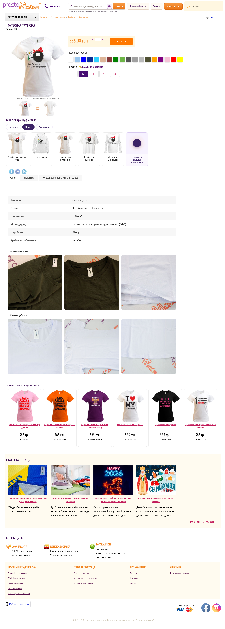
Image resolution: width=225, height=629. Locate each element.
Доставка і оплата (138, 6)
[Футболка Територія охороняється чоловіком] (200, 406)
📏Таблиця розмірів (91, 67)
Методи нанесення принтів (85, 578)
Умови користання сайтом (19, 594)
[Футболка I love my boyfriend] (130, 406)
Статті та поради (15, 583)
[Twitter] (18, 171)
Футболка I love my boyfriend (130, 425)
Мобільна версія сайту (19, 604)
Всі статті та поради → (203, 521)
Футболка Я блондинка (165, 425)
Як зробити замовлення (18, 573)
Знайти (119, 6)
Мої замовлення (15, 589)
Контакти (134, 578)
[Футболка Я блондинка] (165, 406)
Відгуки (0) (29, 177)
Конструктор (173, 6)
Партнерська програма (180, 573)
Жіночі (28, 127)
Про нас (157, 6)
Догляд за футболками (83, 583)
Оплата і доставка (81, 573)
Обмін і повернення (16, 578)
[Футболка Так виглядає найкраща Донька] (24, 406)
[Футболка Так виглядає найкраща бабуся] (59, 406)
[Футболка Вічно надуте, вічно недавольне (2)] (95, 406)
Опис (13, 178)
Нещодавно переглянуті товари (60, 177)
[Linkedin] (24, 171)
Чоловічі (13, 127)
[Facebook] (11, 171)
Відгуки (133, 583)
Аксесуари (44, 127)
